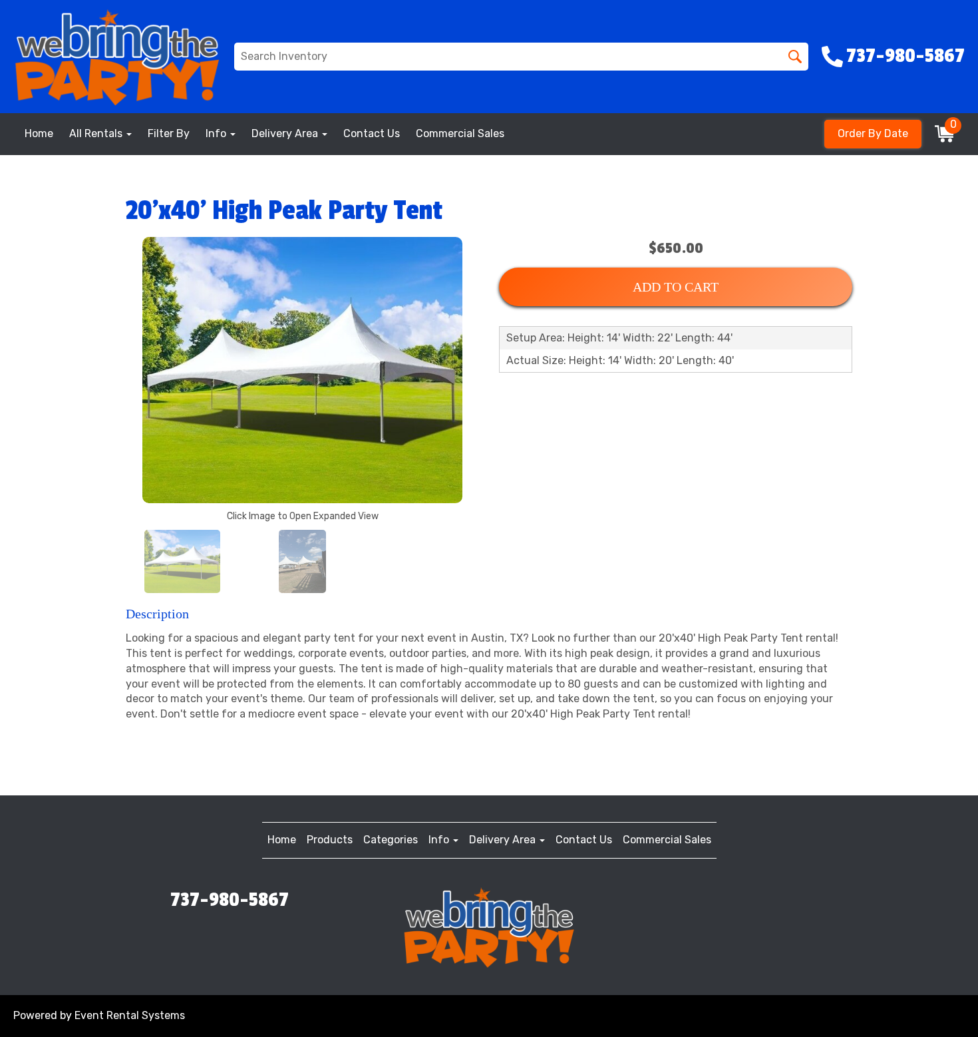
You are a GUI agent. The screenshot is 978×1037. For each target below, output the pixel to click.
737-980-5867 (229, 900)
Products (330, 839)
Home (39, 133)
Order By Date (873, 133)
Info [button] (217, 133)
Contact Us (371, 133)
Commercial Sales (460, 133)
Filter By (169, 133)
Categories (390, 839)
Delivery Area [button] (286, 133)
